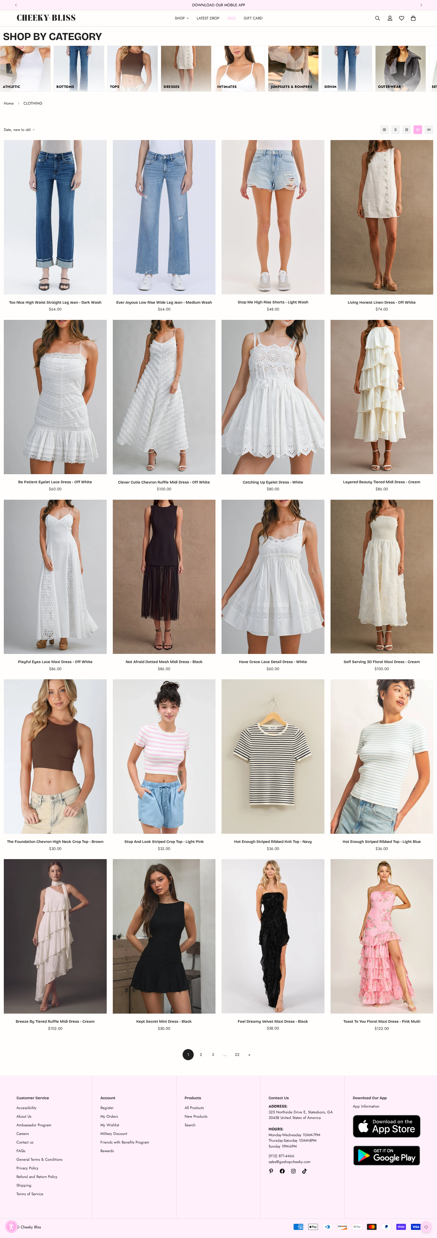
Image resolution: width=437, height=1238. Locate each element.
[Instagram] (293, 1171)
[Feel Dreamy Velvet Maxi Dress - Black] (273, 936)
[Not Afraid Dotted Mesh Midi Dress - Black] (164, 577)
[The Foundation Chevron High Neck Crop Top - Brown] (55, 756)
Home (9, 103)
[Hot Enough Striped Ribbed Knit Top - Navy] (273, 756)
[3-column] (406, 129)
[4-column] (417, 129)
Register (107, 1108)
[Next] (421, 5)
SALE (231, 18)
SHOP (180, 18)
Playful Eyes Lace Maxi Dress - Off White (55, 662)
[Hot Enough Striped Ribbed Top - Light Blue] (382, 756)
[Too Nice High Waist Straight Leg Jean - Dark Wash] (55, 217)
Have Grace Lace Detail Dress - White (273, 662)
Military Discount (113, 1133)
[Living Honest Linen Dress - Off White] (382, 217)
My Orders (109, 1116)
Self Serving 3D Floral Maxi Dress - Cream (382, 662)
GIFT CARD (253, 18)
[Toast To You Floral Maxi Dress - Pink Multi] (382, 936)
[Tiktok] (304, 1171)
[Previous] (15, 5)
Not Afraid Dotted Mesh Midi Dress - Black (164, 662)
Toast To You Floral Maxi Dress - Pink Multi (381, 1021)
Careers (22, 1133)
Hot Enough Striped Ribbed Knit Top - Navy (273, 841)
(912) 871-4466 (281, 1156)
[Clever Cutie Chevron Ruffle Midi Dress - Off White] (164, 397)
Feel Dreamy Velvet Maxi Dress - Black (273, 1021)
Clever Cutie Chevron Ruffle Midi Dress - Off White (164, 482)
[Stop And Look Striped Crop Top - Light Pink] (164, 756)
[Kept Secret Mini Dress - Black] (164, 936)
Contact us (24, 1142)
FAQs (20, 1151)
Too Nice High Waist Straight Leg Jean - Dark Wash (55, 302)
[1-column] (384, 129)
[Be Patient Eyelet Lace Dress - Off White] (55, 397)
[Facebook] (282, 1171)
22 (237, 1054)
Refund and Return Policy (36, 1176)
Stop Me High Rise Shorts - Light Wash (273, 302)
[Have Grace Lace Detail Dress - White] (273, 577)
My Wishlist (109, 1125)
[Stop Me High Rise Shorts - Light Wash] (273, 217)
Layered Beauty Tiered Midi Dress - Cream (381, 482)
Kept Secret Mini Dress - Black (164, 1021)
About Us (23, 1116)
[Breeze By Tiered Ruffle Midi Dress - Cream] (55, 936)
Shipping (23, 1185)
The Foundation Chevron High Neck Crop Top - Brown (55, 841)
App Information (366, 1106)
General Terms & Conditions (39, 1159)
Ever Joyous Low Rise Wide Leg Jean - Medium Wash (164, 302)
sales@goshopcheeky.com (290, 1162)
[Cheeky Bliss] (46, 18)
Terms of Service (29, 1194)
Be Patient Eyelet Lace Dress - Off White (55, 482)
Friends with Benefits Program (124, 1142)
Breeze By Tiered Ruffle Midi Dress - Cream (55, 1021)
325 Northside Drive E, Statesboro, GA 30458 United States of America (301, 1115)
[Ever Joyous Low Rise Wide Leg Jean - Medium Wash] (164, 217)
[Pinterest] (271, 1171)
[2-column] (395, 129)
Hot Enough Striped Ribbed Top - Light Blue (382, 841)
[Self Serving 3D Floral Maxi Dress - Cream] (382, 577)
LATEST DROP (208, 18)
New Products (196, 1116)
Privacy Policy (27, 1168)
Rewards (107, 1151)
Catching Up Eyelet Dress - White (273, 482)
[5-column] (429, 129)
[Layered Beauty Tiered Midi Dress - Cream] (382, 397)
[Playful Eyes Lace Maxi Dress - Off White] (55, 577)
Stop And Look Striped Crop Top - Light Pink (164, 841)
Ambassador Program (33, 1125)
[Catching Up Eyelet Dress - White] (273, 397)
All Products (194, 1108)
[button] (11, 1226)
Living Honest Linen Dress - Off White (382, 302)
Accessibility (26, 1108)
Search (190, 1125)
